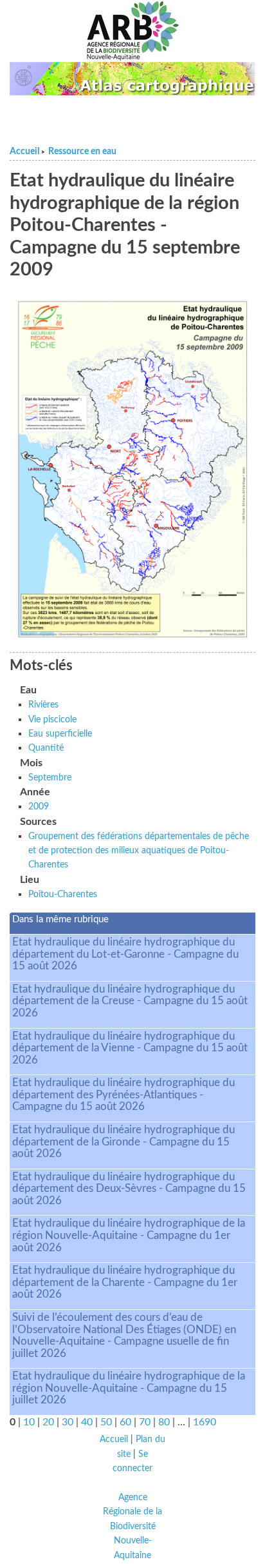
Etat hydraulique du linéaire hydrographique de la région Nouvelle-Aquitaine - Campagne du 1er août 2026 (128, 1235)
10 (29, 1422)
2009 (38, 806)
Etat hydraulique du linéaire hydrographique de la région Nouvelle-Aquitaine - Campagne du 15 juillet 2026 (128, 1388)
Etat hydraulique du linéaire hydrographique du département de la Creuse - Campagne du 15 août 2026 (130, 1001)
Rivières (43, 704)
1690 (204, 1422)
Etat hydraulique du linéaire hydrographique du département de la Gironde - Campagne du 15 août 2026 (123, 1141)
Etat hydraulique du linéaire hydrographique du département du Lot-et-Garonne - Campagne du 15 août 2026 (125, 953)
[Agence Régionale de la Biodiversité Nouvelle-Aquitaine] (132, 31)
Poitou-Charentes (62, 894)
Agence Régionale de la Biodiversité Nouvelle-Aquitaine (132, 1526)
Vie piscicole (52, 719)
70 (145, 1422)
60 (125, 1422)
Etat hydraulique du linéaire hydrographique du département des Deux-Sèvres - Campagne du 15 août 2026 (129, 1188)
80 (164, 1422)
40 (87, 1422)
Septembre (49, 777)
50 (106, 1422)
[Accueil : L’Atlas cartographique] (132, 78)
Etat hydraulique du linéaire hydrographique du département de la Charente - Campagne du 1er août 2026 (124, 1282)
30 (67, 1422)
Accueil (24, 151)
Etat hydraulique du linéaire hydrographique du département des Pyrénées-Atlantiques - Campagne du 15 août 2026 (123, 1094)
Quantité (46, 748)
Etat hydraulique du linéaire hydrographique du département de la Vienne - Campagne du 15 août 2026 (130, 1048)
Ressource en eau (82, 151)
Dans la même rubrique (60, 919)
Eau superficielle (60, 733)
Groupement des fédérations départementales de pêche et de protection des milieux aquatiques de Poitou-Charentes (138, 850)
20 (48, 1422)
